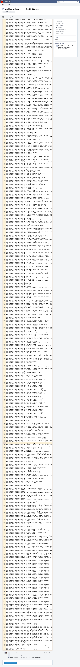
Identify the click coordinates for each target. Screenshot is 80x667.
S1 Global (29, 655)
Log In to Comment (10, 663)
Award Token (60, 33)
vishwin (13, 17)
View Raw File (60, 25)
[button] (53, 2)
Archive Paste (60, 23)
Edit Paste (59, 21)
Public (12, 11)
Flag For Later (60, 31)
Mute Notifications (61, 29)
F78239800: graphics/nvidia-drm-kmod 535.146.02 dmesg (66, 46)
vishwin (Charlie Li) (35, 657)
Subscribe (59, 27)
